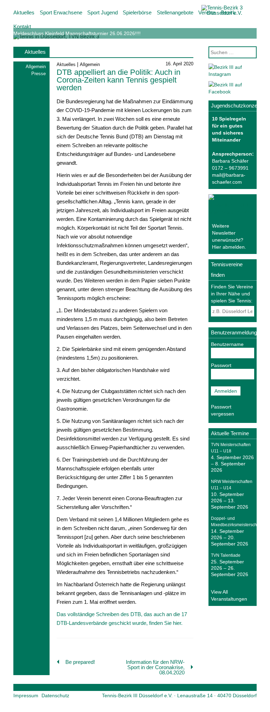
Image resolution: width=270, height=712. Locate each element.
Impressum (25, 695)
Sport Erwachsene (61, 12)
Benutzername (227, 344)
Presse (38, 73)
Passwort (221, 365)
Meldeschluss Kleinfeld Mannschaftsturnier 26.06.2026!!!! (77, 33)
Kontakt (22, 27)
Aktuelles (23, 12)
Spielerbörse (137, 12)
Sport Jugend (102, 12)
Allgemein (36, 66)
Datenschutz (55, 695)
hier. (177, 623)
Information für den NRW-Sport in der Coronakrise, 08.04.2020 (155, 667)
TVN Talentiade (225, 555)
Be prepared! (80, 662)
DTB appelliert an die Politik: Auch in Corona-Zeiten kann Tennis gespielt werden (118, 80)
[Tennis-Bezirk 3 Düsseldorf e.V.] (230, 13)
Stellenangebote (175, 12)
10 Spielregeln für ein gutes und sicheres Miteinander (229, 129)
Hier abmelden (228, 247)
